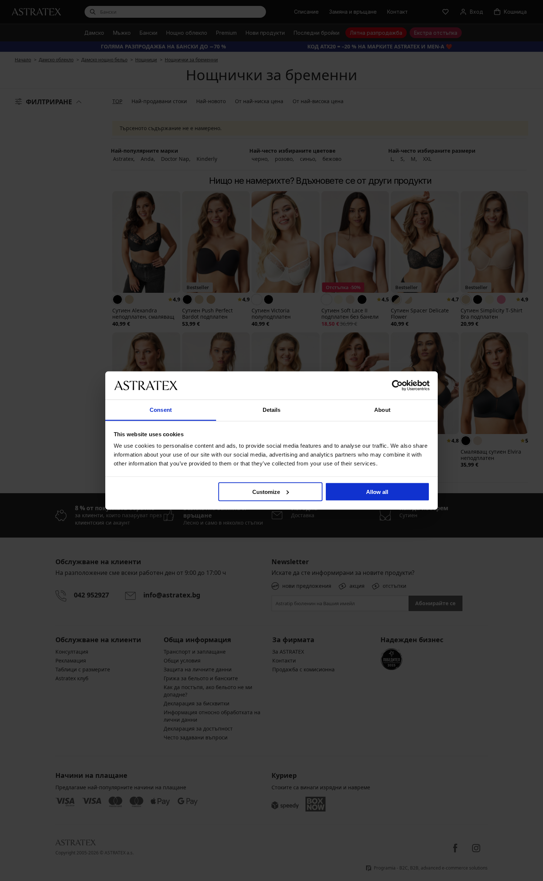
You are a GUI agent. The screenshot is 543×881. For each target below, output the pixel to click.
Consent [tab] (161, 410)
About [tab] (382, 410)
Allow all (377, 491)
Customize (266, 491)
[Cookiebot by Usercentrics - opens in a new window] (397, 385)
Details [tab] (272, 410)
